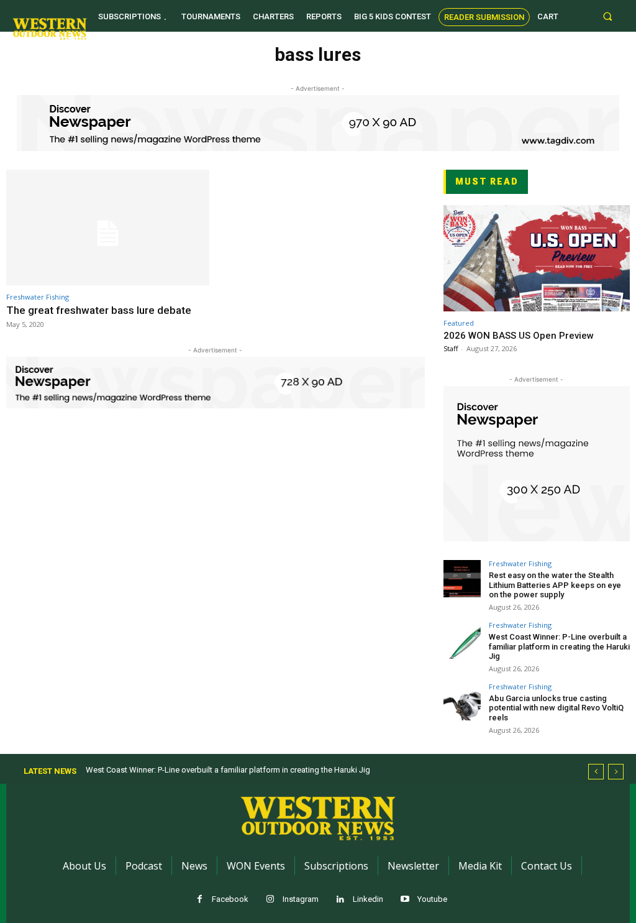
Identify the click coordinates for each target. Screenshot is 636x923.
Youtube (432, 899)
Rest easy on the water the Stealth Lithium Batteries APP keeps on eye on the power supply (555, 585)
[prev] (596, 771)
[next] (616, 771)
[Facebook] (200, 900)
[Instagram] (270, 900)
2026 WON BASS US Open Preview (518, 335)
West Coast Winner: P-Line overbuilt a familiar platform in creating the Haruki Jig (559, 646)
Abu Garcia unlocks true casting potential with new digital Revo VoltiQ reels (556, 708)
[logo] (49, 28)
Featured (458, 322)
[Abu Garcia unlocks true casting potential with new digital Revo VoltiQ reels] (462, 701)
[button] (608, 16)
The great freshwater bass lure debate (98, 310)
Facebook (230, 899)
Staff (450, 348)
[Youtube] (405, 900)
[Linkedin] (341, 900)
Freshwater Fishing (37, 296)
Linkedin (368, 899)
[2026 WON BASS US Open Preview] (536, 258)
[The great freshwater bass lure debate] (107, 227)
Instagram (301, 899)
